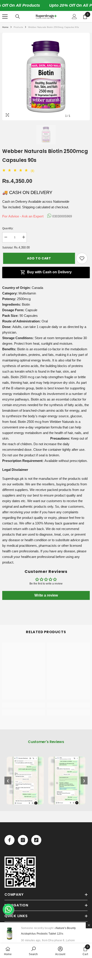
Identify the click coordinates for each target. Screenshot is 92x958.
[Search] (17, 16)
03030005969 (61, 216)
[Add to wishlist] (82, 258)
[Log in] (74, 16)
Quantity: (7, 228)
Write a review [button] (46, 595)
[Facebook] (9, 840)
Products (18, 27)
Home (5, 27)
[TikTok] (36, 840)
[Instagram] (23, 840)
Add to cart (38, 258)
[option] (46, 76)
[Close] (89, 925)
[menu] (5, 16)
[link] (23, 705)
